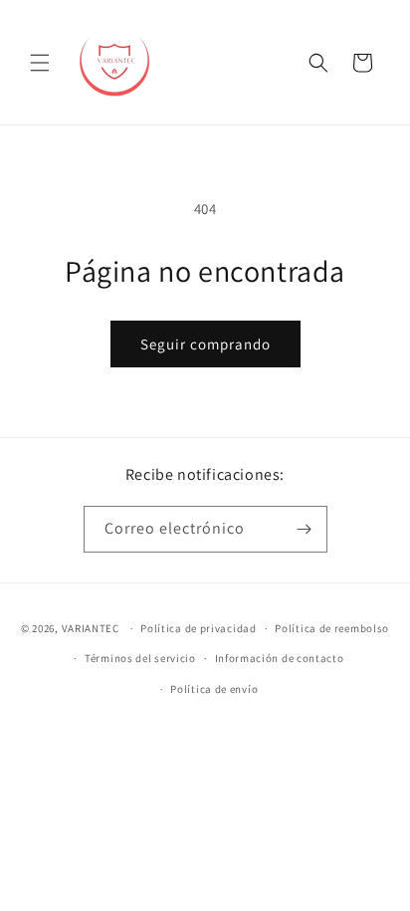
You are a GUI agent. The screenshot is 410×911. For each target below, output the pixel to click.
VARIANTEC (90, 628)
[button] (40, 63)
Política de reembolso (332, 628)
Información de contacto (279, 658)
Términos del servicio (140, 658)
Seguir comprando (205, 344)
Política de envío (214, 689)
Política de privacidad (198, 628)
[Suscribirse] (304, 529)
